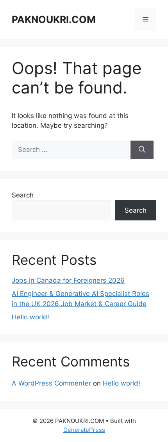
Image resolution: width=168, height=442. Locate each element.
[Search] (142, 150)
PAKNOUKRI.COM (54, 19)
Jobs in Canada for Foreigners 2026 (68, 280)
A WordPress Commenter (51, 383)
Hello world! (30, 317)
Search (23, 195)
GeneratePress (84, 429)
